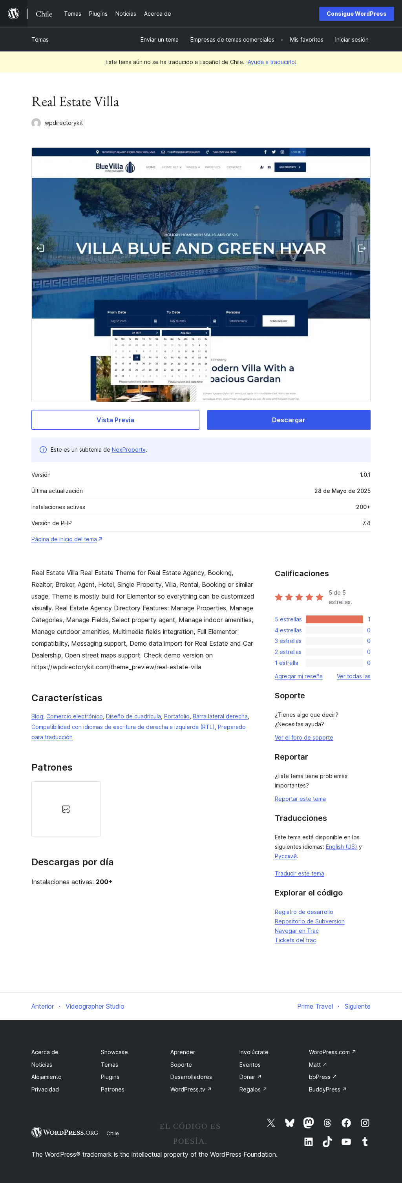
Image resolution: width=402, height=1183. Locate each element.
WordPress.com (332, 1052)
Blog (37, 716)
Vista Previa (115, 420)
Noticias (41, 1064)
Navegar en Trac (297, 930)
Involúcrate (254, 1052)
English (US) (341, 846)
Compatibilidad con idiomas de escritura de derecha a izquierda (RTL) (123, 726)
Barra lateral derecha (220, 716)
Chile (112, 1133)
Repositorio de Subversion (310, 921)
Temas (40, 39)
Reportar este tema (300, 798)
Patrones (112, 1089)
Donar (250, 1076)
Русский (286, 856)
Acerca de (44, 1052)
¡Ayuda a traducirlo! (271, 62)
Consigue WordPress (357, 13)
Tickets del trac (295, 940)
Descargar (288, 420)
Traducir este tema (299, 873)
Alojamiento (46, 1076)
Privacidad (45, 1089)
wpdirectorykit (64, 122)
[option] (66, 809)
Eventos (250, 1064)
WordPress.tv (191, 1089)
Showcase (114, 1052)
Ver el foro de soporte (304, 737)
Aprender (182, 1052)
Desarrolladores (191, 1076)
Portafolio (177, 716)
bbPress (323, 1076)
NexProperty (129, 449)
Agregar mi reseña (299, 676)
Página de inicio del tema (64, 539)
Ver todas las (354, 676)
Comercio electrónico (74, 716)
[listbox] (143, 809)
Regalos (253, 1089)
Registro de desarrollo (304, 911)
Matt (318, 1064)
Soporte (181, 1064)
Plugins (110, 1076)
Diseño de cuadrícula (133, 716)
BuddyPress (328, 1089)
